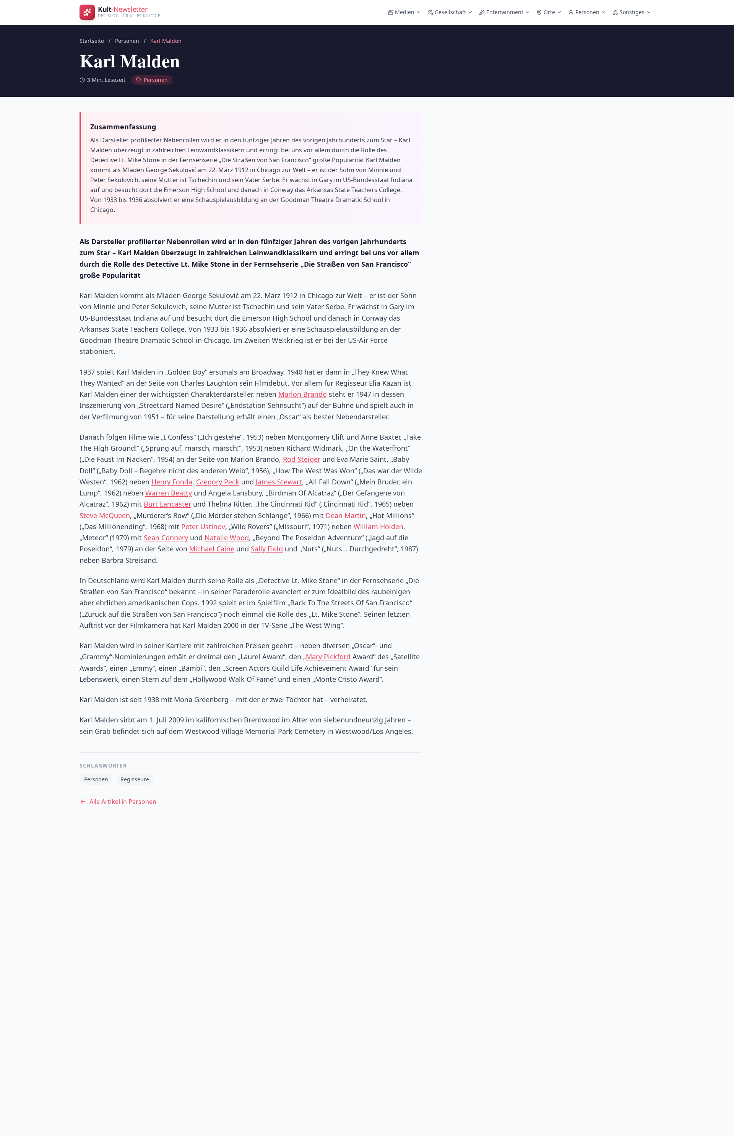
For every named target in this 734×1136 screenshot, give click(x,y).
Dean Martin (346, 515)
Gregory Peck (217, 481)
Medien (404, 12)
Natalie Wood (227, 537)
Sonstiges (632, 12)
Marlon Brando (302, 394)
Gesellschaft (450, 12)
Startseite (92, 40)
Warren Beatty (168, 492)
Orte (549, 12)
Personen (587, 12)
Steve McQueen (105, 515)
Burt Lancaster (167, 504)
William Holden (378, 526)
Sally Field (267, 548)
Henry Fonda (171, 481)
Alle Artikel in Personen (122, 801)
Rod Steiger (301, 459)
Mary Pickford (328, 656)
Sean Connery (166, 537)
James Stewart (279, 481)
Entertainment (504, 12)
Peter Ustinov (203, 526)
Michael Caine (211, 548)
